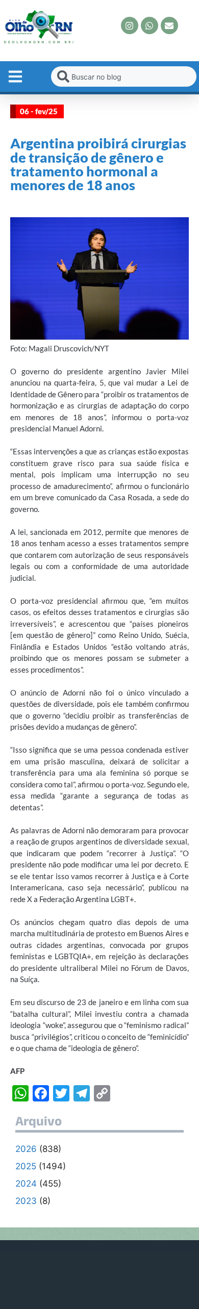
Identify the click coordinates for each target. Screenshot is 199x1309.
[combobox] (123, 76)
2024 (26, 1183)
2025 (25, 1166)
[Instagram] (129, 25)
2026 (26, 1149)
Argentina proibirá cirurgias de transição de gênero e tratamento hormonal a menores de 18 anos (98, 164)
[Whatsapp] (149, 25)
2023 (26, 1201)
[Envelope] (169, 25)
